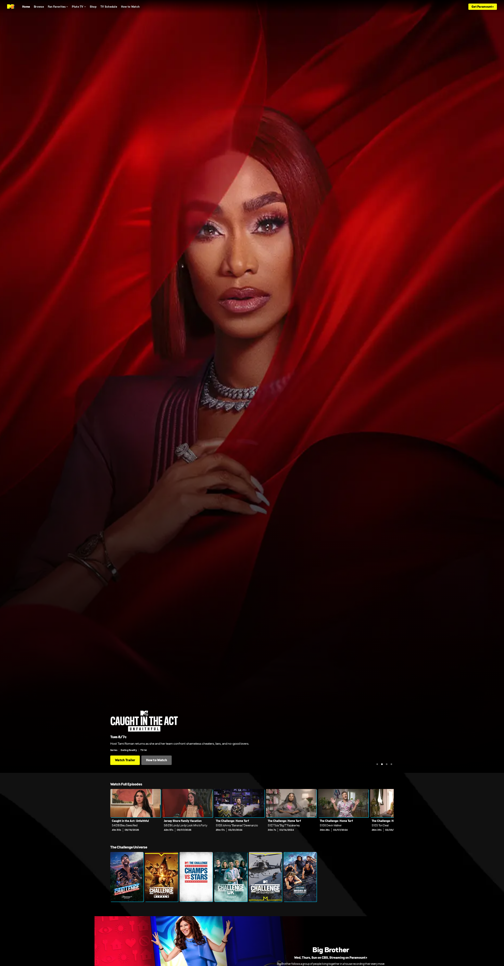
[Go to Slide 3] (386, 764)
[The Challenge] (126, 877)
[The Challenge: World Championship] (300, 877)
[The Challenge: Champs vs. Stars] (196, 877)
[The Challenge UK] (230, 877)
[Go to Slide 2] (382, 764)
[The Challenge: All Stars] (161, 877)
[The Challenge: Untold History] (265, 877)
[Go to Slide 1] (377, 764)
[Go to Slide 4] (391, 764)
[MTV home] (11, 6)
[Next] (388, 813)
